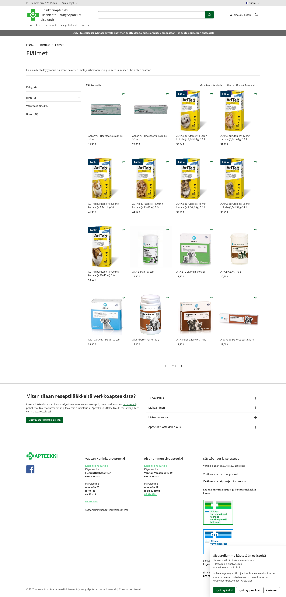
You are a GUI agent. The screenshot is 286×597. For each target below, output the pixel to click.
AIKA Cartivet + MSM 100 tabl (104, 339)
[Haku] (209, 14)
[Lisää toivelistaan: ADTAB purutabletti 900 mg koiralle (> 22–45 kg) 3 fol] (123, 230)
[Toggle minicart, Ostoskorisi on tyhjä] (256, 15)
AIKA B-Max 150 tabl (143, 271)
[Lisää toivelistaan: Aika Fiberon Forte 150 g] (167, 298)
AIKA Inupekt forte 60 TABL (191, 339)
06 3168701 (150, 494)
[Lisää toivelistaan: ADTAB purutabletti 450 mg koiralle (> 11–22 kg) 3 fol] (167, 162)
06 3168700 (91, 501)
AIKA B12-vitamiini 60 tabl (190, 271)
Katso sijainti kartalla (96, 465)
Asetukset (271, 590)
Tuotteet (32, 25)
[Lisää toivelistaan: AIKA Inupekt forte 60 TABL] (211, 298)
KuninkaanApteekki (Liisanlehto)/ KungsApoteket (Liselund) (60, 15)
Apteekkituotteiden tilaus (164, 427)
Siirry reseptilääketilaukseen (45, 420)
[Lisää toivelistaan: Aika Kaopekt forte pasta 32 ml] (256, 298)
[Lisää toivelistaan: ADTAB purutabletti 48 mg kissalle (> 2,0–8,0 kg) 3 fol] (211, 162)
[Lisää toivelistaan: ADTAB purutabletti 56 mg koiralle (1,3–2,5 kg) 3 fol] (256, 162)
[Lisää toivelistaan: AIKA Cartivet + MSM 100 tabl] (123, 298)
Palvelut (85, 25)
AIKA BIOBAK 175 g (230, 271)
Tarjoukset (50, 25)
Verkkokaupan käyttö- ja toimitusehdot (225, 481)
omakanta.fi (129, 404)
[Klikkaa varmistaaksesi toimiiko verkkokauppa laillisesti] (231, 512)
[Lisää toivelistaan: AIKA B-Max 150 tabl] (167, 230)
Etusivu (30, 44)
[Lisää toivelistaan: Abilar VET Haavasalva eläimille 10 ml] (123, 94)
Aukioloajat (68, 3)
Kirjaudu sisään (242, 15)
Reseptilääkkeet (68, 25)
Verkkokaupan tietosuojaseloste (221, 474)
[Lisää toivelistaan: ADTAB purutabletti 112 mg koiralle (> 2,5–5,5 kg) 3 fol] (211, 94)
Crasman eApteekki (130, 589)
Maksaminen (156, 407)
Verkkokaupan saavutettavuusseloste (224, 465)
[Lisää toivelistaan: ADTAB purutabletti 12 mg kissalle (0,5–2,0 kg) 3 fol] (256, 94)
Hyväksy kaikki (224, 590)
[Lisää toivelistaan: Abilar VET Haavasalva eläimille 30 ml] (167, 94)
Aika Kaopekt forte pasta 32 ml (237, 339)
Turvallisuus (156, 398)
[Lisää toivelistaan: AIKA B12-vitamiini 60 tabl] (211, 230)
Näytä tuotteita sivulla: (211, 85)
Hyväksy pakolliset (249, 590)
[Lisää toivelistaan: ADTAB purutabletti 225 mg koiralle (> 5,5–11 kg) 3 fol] (123, 162)
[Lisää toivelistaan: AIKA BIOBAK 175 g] (256, 230)
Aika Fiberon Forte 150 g (145, 339)
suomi (252, 3)
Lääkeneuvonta (158, 417)
